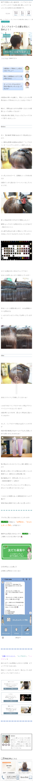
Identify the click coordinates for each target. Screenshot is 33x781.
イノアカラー (5, 21)
